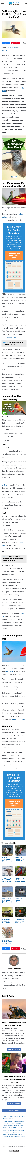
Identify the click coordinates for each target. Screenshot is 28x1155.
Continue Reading (14, 1049)
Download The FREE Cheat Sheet (14, 255)
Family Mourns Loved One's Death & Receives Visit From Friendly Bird (14, 1079)
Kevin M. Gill (11, 47)
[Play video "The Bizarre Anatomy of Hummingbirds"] (14, 408)
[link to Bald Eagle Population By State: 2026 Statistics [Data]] (14, 1009)
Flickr (19, 47)
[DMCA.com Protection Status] (14, 1151)
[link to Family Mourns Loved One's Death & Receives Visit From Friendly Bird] (14, 1063)
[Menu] (2, 4)
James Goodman (14, 968)
